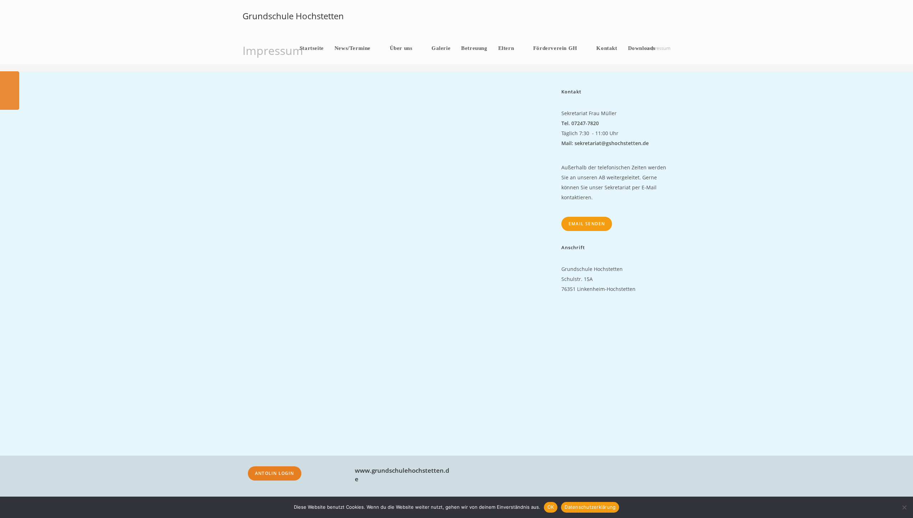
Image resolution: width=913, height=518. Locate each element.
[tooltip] (9, 81)
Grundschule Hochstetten (293, 16)
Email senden (586, 224)
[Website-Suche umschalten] (668, 48)
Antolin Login (274, 473)
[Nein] (904, 507)
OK (550, 507)
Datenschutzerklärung (590, 507)
